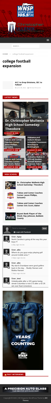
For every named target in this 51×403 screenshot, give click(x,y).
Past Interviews (15, 374)
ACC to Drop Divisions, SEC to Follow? (28, 83)
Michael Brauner (35, 88)
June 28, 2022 (21, 88)
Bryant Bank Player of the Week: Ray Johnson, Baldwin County (30, 215)
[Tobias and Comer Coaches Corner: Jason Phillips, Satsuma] (10, 195)
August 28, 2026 (12, 133)
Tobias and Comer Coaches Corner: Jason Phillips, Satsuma (13, 143)
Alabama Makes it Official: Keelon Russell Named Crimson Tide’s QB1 (36, 160)
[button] (47, 40)
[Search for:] (26, 46)
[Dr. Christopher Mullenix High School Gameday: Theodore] (10, 185)
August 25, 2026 (12, 167)
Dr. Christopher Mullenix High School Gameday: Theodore (24, 124)
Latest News (11, 97)
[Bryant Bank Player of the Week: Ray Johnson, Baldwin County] (10, 216)
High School (11, 174)
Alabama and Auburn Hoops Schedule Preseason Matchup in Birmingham (36, 142)
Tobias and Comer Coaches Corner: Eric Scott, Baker (13, 161)
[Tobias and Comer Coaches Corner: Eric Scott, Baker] (10, 206)
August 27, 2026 (12, 150)
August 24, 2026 (35, 167)
